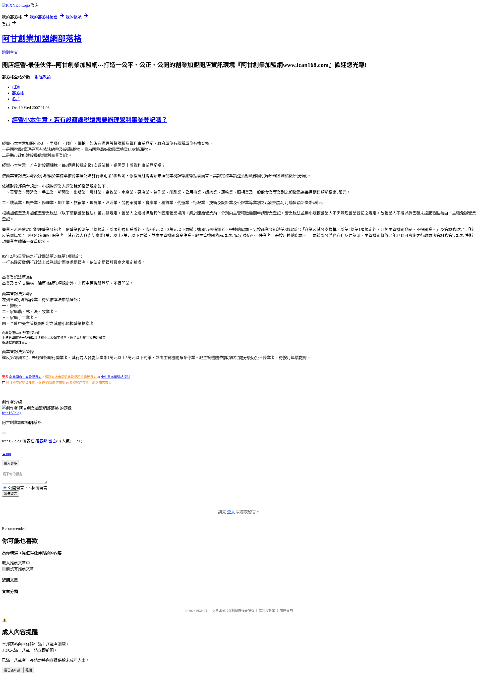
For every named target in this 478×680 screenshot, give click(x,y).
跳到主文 (10, 52)
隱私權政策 (267, 611)
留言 (52, 441)
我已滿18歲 (12, 670)
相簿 (16, 87)
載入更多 (10, 463)
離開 (28, 670)
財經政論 (43, 77)
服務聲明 (286, 611)
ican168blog (11, 413)
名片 (16, 99)
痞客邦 (41, 441)
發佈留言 (10, 494)
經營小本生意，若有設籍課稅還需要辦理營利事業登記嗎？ (89, 120)
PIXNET (201, 611)
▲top (6, 454)
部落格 (18, 93)
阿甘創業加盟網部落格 (42, 38)
